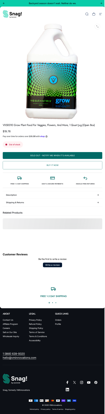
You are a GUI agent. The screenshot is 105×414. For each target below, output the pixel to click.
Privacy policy (44, 407)
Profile (57, 322)
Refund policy (33, 407)
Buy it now (53, 165)
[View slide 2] (51, 300)
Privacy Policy (34, 318)
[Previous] (4, 3)
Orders (57, 318)
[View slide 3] (54, 300)
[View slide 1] (48, 300)
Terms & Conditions (37, 334)
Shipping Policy (35, 326)
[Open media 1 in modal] (97, 26)
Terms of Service (36, 330)
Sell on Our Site (10, 330)
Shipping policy (69, 407)
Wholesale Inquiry (11, 334)
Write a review (51, 263)
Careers (6, 326)
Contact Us (8, 318)
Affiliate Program (10, 322)
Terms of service (56, 407)
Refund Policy (34, 322)
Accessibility (34, 338)
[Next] (101, 3)
